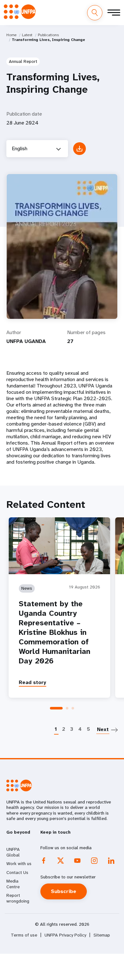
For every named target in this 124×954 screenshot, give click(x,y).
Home (11, 34)
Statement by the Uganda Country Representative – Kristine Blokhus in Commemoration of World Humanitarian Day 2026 (54, 632)
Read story (32, 682)
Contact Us (17, 872)
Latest (27, 34)
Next (103, 729)
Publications (48, 34)
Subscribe (63, 891)
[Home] (20, 11)
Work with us (18, 863)
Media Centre (13, 884)
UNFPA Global (13, 852)
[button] (56, 708)
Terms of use (24, 935)
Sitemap (101, 935)
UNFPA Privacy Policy (65, 935)
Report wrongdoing (17, 898)
